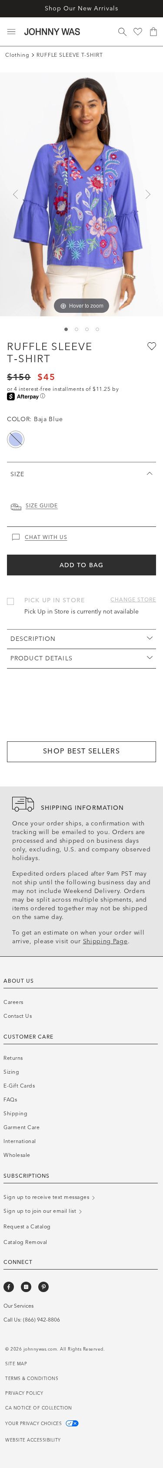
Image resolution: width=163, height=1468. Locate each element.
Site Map (16, 1364)
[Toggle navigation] (11, 31)
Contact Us (17, 1016)
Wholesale (16, 1155)
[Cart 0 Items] (153, 31)
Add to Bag (81, 565)
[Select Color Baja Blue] (15, 439)
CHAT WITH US (46, 537)
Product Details (41, 658)
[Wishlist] (137, 31)
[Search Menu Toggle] (122, 31)
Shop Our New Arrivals (81, 8)
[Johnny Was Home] (52, 31)
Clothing (17, 55)
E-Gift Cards (19, 1086)
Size (17, 474)
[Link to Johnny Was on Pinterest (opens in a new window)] (43, 1287)
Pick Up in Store (54, 600)
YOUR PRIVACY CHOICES (34, 1423)
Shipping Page (105, 941)
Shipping (15, 1114)
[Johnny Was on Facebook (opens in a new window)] (8, 1287)
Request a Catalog (27, 1227)
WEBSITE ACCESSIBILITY (33, 1440)
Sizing (11, 1072)
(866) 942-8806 (41, 1320)
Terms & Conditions (31, 1378)
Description (33, 639)
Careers (13, 1002)
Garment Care (21, 1127)
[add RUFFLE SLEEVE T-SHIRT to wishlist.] (151, 346)
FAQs (10, 1100)
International (19, 1141)
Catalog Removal (25, 1242)
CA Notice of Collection (38, 1408)
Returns (13, 1058)
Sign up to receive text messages (47, 1197)
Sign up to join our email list (40, 1211)
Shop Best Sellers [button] (81, 751)
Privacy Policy (24, 1393)
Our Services (18, 1306)
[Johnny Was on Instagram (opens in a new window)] (26, 1287)
